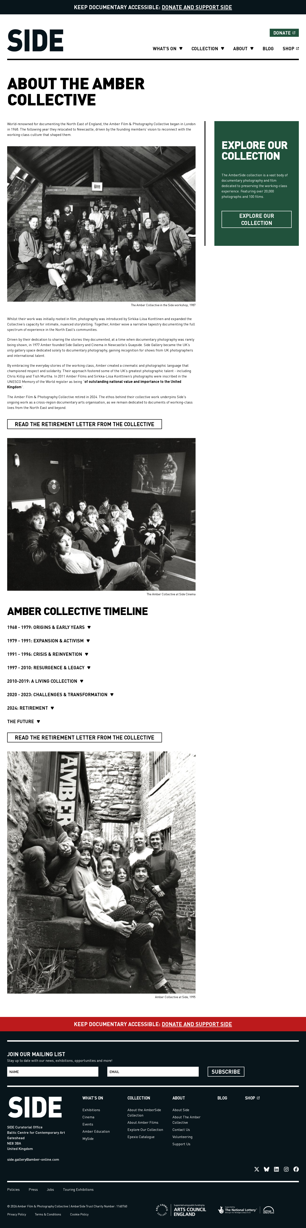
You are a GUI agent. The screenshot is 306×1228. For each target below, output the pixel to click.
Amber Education (96, 1131)
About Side (180, 1109)
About (240, 48)
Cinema (88, 1117)
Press (33, 1189)
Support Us (181, 1143)
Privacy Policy (16, 1214)
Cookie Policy (79, 1214)
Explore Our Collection (145, 1129)
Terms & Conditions (48, 1214)
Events (87, 1124)
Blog (268, 48)
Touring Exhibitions (78, 1189)
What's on (165, 48)
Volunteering (182, 1136)
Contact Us (181, 1129)
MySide (88, 1138)
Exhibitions (91, 1109)
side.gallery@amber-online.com (33, 1159)
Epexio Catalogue (141, 1136)
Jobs (50, 1189)
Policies (13, 1189)
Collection (205, 48)
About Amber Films (142, 1122)
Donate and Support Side (197, 7)
